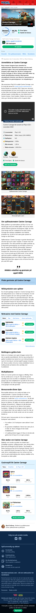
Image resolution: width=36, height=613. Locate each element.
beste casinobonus (21, 398)
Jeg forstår (18, 610)
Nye (9, 318)
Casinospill (7, 7)
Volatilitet (10, 467)
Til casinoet (18, 46)
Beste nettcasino (30, 346)
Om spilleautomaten (14, 54)
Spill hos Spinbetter (10, 164)
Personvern (4, 590)
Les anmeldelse (17, 475)
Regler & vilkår (13, 590)
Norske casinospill (18, 517)
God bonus (16, 318)
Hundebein (31, 54)
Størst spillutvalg (26, 318)
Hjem (2, 7)
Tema (4, 467)
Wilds (24, 54)
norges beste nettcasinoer (22, 86)
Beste (4, 318)
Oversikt (4, 54)
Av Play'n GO (20, 467)
